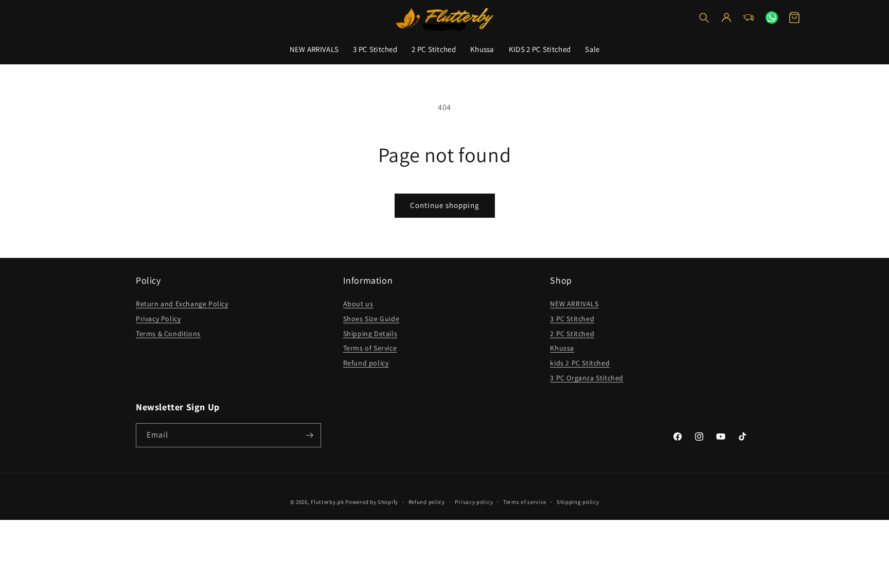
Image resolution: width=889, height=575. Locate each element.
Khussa (482, 49)
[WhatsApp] (771, 17)
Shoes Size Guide (371, 318)
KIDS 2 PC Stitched (540, 49)
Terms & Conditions (168, 333)
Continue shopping (444, 205)
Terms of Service (370, 348)
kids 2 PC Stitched (580, 363)
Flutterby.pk (327, 502)
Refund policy (366, 363)
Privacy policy (474, 502)
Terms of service (524, 502)
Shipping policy (578, 502)
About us (358, 303)
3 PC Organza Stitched (587, 377)
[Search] (704, 17)
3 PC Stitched (375, 49)
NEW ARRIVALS (314, 49)
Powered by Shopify (371, 502)
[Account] (726, 17)
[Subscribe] (309, 435)
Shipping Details (370, 333)
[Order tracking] (749, 17)
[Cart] (794, 17)
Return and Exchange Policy (182, 303)
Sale (592, 49)
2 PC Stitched (434, 49)
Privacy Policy (158, 318)
